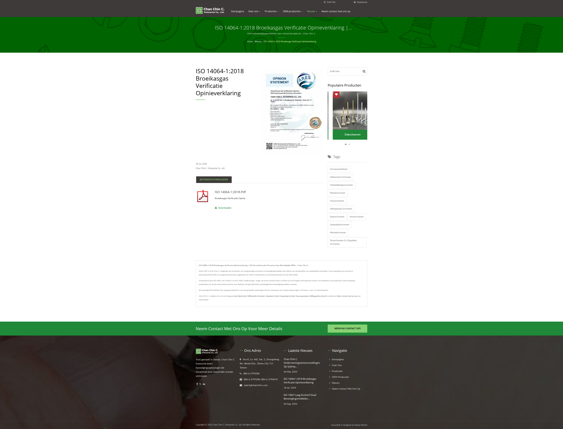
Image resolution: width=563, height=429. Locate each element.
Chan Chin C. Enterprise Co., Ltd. (227, 425)
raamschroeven (337, 217)
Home (250, 42)
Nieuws (311, 11)
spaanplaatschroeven (339, 225)
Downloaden (224, 208)
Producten (271, 11)
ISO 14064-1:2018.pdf (230, 192)
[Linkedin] (204, 384)
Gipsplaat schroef (272, 296)
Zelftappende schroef (318, 296)
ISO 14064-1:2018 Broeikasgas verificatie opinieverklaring (289, 42)
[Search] (364, 71)
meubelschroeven (338, 233)
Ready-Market (361, 425)
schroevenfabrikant (339, 169)
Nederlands (362, 2)
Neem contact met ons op (336, 11)
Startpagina (237, 11)
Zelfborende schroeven (256, 296)
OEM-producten (292, 11)
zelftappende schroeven (341, 209)
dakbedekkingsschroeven (341, 185)
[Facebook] (197, 384)
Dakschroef (242, 296)
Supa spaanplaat (302, 296)
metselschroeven (337, 193)
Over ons (253, 11)
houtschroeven (337, 201)
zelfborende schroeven (340, 177)
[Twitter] (200, 384)
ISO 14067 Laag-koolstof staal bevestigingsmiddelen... (300, 396)
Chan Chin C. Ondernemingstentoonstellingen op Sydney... (302, 363)
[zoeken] (325, 2)
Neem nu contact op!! (347, 328)
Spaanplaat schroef (287, 296)
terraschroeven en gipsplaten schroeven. (343, 242)
